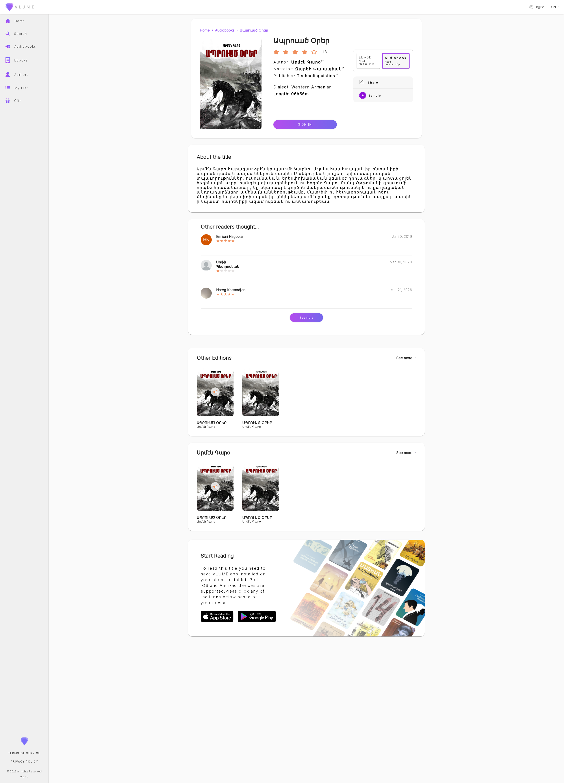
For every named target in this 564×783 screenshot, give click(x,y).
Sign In (305, 124)
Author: (297, 62)
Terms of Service (24, 753)
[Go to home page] (20, 12)
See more (306, 317)
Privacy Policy (24, 761)
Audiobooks (224, 30)
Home (205, 30)
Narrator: (307, 69)
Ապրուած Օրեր (254, 30)
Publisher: (304, 75)
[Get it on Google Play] (257, 621)
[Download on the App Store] (219, 621)
